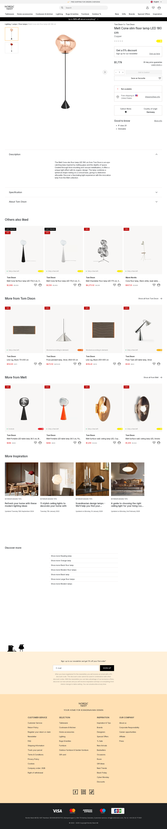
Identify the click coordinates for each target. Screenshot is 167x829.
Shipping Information (36, 746)
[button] (118, 41)
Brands (132, 14)
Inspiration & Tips (104, 723)
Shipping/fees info (152, 97)
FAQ (29, 741)
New (117, 14)
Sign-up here (154, 54)
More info (158, 121)
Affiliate (122, 736)
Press (121, 741)
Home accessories (25, 14)
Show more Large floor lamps (63, 579)
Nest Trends (102, 768)
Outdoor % (96, 14)
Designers (101, 732)
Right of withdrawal (35, 773)
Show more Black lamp (60, 574)
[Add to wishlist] (35, 284)
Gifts (124, 14)
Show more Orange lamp (61, 561)
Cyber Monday (103, 777)
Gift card (62, 755)
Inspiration (157, 14)
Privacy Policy (33, 759)
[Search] (62, 8)
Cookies (31, 764)
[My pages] (147, 8)
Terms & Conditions (35, 755)
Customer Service (35, 723)
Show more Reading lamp (61, 556)
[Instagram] (83, 792)
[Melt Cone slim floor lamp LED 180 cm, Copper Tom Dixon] (65, 71)
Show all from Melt (151, 377)
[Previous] (26, 72)
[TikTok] (92, 792)
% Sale (100, 741)
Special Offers (144, 14)
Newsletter (32, 736)
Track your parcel (35, 750)
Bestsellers (101, 750)
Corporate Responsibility (129, 727)
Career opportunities (127, 732)
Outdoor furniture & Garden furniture (73, 750)
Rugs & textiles (72, 14)
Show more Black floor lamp (62, 565)
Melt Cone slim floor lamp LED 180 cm (42, 24)
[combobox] (156, 2)
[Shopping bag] (159, 8)
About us (122, 723)
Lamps (14, 24)
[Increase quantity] (123, 72)
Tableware (9, 14)
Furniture (85, 14)
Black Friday (102, 773)
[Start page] (9, 8)
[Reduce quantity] (116, 72)
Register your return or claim (39, 732)
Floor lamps (23, 24)
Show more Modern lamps (61, 584)
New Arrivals (102, 746)
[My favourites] (153, 8)
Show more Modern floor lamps (63, 570)
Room (99, 759)
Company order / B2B (36, 768)
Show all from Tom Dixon (148, 298)
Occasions (101, 755)
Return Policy (33, 727)
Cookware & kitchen (44, 14)
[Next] (104, 72)
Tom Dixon (118, 24)
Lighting (59, 14)
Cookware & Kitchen (67, 727)
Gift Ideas (101, 764)
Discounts (101, 782)
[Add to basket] (40, 284)
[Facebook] (75, 792)
